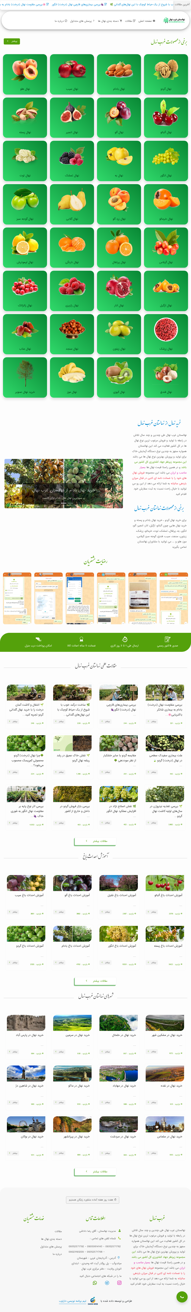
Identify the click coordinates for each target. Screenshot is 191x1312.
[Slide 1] (57, 503)
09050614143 (94, 1246)
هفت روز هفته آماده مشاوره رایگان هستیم (91, 1200)
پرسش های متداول (81, 21)
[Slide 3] (70, 503)
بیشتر (14, 41)
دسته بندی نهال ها (109, 21)
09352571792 (76, 1246)
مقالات (129, 21)
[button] (181, 1293)
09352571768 (94, 1252)
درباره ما (60, 21)
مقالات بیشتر (99, 841)
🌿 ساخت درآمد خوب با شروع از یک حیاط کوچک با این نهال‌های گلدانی (98, 4)
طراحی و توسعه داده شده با (95, 1301)
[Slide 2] (63, 503)
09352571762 (113, 1246)
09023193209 (76, 1252)
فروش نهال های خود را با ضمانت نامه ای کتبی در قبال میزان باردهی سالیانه (159, 478)
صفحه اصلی (145, 21)
